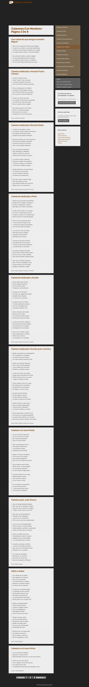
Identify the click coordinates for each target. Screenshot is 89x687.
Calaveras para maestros (63, 62)
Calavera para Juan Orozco (23, 500)
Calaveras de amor (62, 35)
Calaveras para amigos (63, 58)
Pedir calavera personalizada (66, 102)
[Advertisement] (44, 14)
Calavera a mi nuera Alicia (23, 648)
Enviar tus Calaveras (62, 135)
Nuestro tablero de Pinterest (64, 139)
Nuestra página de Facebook (64, 137)
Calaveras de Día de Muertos (64, 39)
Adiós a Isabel (17, 571)
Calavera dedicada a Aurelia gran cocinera (31, 349)
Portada (58, 79)
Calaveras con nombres (63, 47)
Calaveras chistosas (62, 27)
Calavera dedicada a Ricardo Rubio (27, 125)
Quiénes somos (61, 133)
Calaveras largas (61, 50)
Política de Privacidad (62, 140)
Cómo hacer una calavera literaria (64, 84)
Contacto (60, 142)
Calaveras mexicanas (62, 54)
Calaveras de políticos (63, 43)
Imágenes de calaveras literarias (64, 87)
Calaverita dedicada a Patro (24, 196)
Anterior (20, 677)
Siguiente (41, 677)
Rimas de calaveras (62, 74)
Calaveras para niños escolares (65, 66)
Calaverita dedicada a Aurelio (25, 277)
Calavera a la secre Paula (22, 430)
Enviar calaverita (63, 120)
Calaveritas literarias (62, 70)
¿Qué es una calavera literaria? (64, 81)
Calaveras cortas (61, 31)
